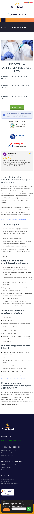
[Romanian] (29, 2)
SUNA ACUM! (18, 107)
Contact (3, 469)
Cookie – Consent (6, 467)
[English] (27, 2)
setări (22, 506)
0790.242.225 (18, 14)
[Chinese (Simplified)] (25, 2)
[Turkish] (31, 2)
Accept (6, 509)
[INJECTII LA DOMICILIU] (17, 50)
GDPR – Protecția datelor (9, 465)
